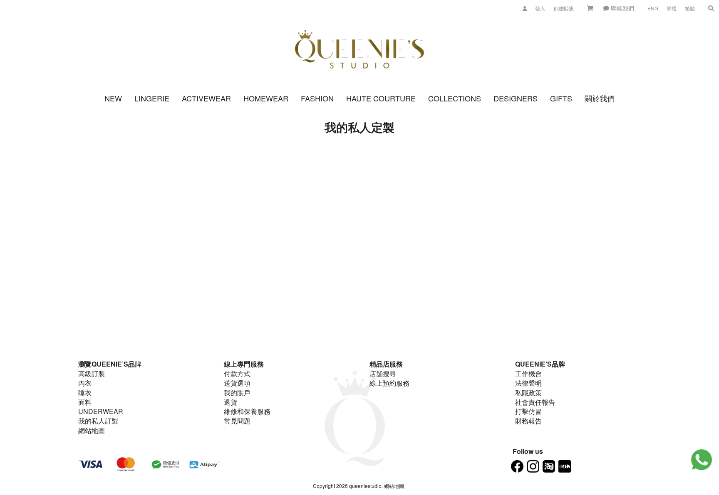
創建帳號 (563, 8)
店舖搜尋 (382, 373)
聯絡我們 (621, 8)
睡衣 (85, 392)
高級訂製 (91, 373)
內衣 (85, 383)
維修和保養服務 (247, 411)
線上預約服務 (389, 383)
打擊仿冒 (528, 411)
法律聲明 (528, 383)
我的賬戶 (237, 392)
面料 (85, 402)
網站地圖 (91, 430)
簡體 (672, 8)
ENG (652, 8)
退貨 (230, 402)
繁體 (690, 8)
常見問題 (237, 421)
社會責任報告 (535, 402)
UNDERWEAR (100, 411)
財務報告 (528, 421)
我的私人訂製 (98, 421)
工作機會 (528, 373)
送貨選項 (237, 383)
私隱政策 (528, 392)
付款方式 (237, 373)
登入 (540, 8)
